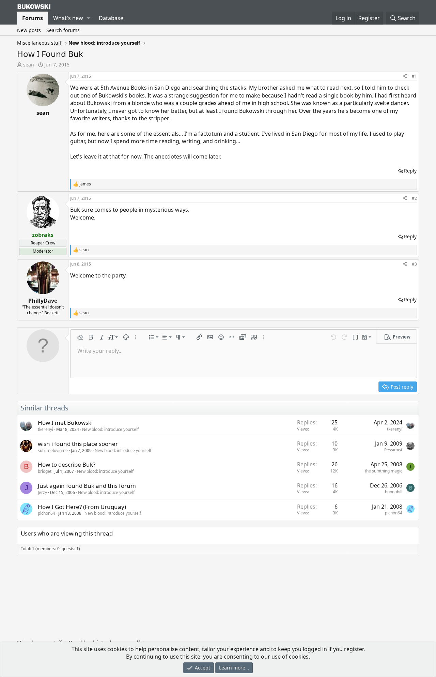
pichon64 (46, 513)
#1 (414, 76)
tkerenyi (45, 429)
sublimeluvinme (53, 450)
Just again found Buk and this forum (87, 486)
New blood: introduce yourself (110, 429)
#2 (414, 198)
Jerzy (42, 492)
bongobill (393, 492)
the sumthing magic (383, 471)
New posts (29, 30)
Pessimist (393, 450)
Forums (32, 18)
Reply (410, 170)
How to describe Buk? (66, 464)
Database (111, 18)
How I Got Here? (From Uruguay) (82, 507)
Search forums (63, 30)
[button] (89, 18)
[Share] (405, 76)
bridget (44, 471)
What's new (68, 18)
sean (28, 64)
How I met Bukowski (65, 422)
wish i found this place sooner (78, 444)
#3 (414, 264)
